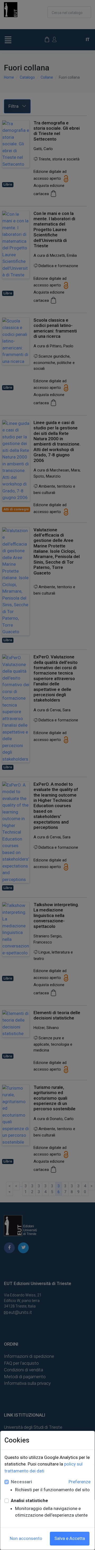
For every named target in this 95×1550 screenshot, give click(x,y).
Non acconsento (26, 1538)
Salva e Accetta (69, 1538)
